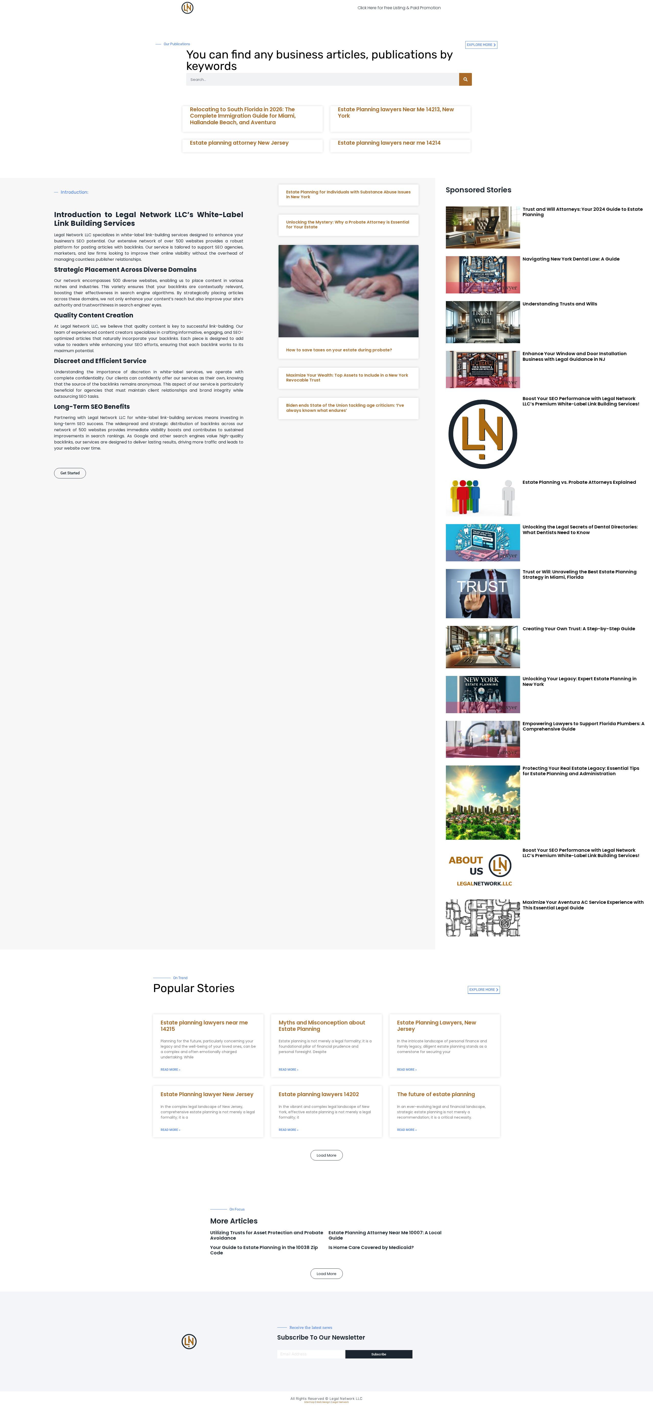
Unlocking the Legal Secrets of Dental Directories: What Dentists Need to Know (580, 530)
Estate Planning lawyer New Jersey (207, 1094)
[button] (326, 1155)
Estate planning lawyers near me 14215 (204, 1026)
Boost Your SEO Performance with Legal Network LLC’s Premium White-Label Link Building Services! (581, 401)
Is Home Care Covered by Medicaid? (371, 1247)
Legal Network (340, 1402)
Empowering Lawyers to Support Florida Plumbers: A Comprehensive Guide (584, 726)
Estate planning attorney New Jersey (239, 142)
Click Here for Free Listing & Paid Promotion (399, 8)
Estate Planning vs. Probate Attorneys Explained (579, 482)
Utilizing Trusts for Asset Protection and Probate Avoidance (266, 1235)
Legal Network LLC (346, 1398)
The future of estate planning (436, 1094)
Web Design (323, 1402)
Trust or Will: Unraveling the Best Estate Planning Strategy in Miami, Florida (580, 574)
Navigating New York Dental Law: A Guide (571, 259)
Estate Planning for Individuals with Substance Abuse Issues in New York (348, 194)
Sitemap (309, 1402)
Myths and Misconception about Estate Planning (322, 1026)
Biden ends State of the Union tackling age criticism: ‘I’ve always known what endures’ (345, 407)
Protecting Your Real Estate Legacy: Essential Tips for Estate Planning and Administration (581, 771)
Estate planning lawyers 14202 (319, 1094)
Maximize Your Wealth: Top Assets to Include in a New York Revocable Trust (347, 377)
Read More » (170, 1069)
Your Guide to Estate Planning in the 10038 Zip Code (264, 1250)
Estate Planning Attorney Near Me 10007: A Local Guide (385, 1235)
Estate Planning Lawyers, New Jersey (436, 1026)
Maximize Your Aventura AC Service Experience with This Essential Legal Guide (583, 905)
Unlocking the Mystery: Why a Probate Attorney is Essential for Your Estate (347, 224)
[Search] (465, 79)
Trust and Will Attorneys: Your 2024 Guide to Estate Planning (583, 212)
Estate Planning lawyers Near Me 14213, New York (396, 112)
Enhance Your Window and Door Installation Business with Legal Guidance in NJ (575, 356)
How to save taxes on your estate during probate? (339, 350)
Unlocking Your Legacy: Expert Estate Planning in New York (580, 681)
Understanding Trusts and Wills (560, 304)
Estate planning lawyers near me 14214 (389, 142)
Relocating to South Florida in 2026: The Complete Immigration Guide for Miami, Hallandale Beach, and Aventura (243, 116)
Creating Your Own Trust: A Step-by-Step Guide (579, 628)
